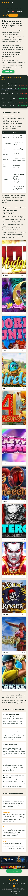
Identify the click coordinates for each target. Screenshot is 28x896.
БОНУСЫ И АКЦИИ (13, 6)
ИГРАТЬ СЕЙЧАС (8, 72)
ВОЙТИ (5, 15)
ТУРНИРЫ (21, 6)
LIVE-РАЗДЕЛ (10, 11)
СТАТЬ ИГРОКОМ (13, 15)
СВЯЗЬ (5, 6)
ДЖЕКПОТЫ (10, 8)
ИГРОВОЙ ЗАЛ (17, 8)
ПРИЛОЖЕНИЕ (19, 11)
